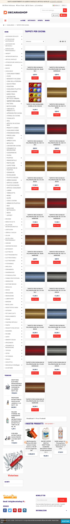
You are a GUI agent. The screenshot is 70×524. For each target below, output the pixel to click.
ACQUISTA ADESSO (56, 1)
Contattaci (39, 5)
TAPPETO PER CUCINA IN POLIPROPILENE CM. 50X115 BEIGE (57, 106)
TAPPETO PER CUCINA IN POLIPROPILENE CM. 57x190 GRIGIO (57, 290)
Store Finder (20, 5)
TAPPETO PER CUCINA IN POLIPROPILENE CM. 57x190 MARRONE (35, 216)
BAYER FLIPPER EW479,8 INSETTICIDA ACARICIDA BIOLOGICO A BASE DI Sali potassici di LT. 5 (46, 447)
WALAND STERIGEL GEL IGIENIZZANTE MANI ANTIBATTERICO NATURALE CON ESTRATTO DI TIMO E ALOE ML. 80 (16, 419)
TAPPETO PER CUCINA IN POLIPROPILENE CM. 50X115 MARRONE (57, 253)
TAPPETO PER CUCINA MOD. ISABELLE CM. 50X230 (34, 105)
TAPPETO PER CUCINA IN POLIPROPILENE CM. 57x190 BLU (35, 290)
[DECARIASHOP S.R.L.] (16, 12)
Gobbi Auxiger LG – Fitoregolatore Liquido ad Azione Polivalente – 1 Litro (60, 445)
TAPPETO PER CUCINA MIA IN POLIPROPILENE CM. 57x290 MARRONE (35, 401)
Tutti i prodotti (49, 423)
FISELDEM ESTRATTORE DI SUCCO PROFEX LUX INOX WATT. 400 (16, 437)
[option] (31, 444)
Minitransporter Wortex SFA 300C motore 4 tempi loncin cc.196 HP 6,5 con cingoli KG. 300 (31, 446)
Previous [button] (25, 442)
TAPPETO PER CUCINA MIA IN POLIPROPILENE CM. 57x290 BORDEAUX (35, 364)
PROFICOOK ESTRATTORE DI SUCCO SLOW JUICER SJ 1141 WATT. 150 (16, 401)
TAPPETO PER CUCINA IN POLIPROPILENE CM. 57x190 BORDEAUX (57, 216)
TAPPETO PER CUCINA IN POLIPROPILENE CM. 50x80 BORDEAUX (57, 69)
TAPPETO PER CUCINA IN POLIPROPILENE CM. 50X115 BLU (35, 142)
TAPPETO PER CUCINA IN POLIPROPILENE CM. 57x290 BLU (57, 327)
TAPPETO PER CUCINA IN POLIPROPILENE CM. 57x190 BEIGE (35, 179)
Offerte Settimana (9, 5)
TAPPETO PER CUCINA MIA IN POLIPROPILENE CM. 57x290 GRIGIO (57, 364)
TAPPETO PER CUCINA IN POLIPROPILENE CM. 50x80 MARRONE (35, 253)
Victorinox (13, 475)
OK (63, 500)
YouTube (15, 510)
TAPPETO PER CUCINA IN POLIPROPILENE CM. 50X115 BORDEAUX (57, 142)
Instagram (24, 510)
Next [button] (67, 442)
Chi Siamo (30, 5)
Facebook (5, 510)
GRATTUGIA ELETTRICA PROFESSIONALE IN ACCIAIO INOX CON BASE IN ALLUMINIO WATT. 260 (16, 385)
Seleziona (28, 41)
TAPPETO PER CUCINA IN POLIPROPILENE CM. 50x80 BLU (35, 69)
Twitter (10, 510)
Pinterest (20, 510)
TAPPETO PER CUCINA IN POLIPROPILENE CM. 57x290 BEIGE (35, 327)
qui (2, 522)
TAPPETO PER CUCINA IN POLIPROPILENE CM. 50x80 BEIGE (57, 179)
